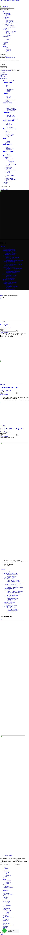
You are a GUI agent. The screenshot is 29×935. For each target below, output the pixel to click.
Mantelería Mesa (9, 89)
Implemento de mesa (10, 100)
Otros (4, 43)
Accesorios (6, 11)
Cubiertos (8, 50)
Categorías (2, 246)
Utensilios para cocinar (11, 22)
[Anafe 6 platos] (11, 320)
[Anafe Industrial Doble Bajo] (11, 359)
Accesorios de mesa (11, 170)
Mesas (7, 39)
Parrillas (8, 136)
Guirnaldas (9, 181)
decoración (7, 103)
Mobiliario (5, 36)
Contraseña (3, 64)
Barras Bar (8, 90)
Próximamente (6, 45)
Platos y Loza (12, 164)
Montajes (5, 42)
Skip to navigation (4, 0)
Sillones (8, 91)
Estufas (7, 147)
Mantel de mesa (10, 34)
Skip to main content (14, 0)
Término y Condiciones (9, 855)
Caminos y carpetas (10, 110)
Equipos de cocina (10, 129)
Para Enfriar (9, 133)
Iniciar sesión (4, 67)
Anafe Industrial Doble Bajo (9, 387)
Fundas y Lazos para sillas (12, 119)
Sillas (7, 40)
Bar (4, 138)
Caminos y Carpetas (11, 31)
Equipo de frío (9, 21)
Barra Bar (8, 38)
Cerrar (1, 934)
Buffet (7, 47)
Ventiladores (9, 149)
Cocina (5, 18)
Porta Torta (8, 107)
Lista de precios (4, 189)
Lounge (8, 16)
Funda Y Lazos (10, 32)
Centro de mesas (10, 25)
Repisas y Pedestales (11, 27)
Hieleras (8, 142)
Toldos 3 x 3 (9, 124)
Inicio (1, 295)
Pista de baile (8, 151)
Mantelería (5, 29)
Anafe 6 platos (4, 325)
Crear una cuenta (10, 57)
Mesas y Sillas (9, 158)
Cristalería (8, 49)
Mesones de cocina (10, 134)
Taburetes (8, 88)
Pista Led (8, 154)
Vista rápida (3, 321)
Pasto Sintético (9, 127)
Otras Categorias (10, 175)
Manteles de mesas (10, 115)
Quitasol (8, 126)
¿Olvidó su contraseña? (5, 70)
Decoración (6, 24)
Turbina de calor (9, 148)
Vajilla (4, 46)
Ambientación (6, 13)
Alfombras (8, 14)
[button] (4, 332)
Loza (7, 51)
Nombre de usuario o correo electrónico (10, 60)
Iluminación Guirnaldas (11, 109)
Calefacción (6, 17)
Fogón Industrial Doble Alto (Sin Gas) (12, 429)
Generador (5, 28)
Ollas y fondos (9, 135)
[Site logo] (4, 6)
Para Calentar (9, 131)
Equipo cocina (9, 20)
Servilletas (8, 35)
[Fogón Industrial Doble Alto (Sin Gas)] (11, 424)
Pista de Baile (9, 178)
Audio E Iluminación (11, 179)
